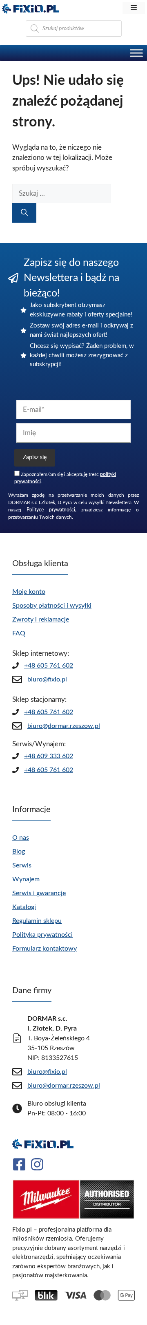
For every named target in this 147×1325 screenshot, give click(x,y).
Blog (18, 851)
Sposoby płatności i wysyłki (51, 605)
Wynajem (26, 879)
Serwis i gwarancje (39, 893)
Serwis (21, 865)
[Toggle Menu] (136, 53)
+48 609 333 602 (48, 756)
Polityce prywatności (51, 509)
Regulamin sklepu (37, 921)
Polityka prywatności (42, 934)
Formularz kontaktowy (44, 948)
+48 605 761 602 (48, 665)
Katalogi (24, 907)
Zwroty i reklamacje (40, 619)
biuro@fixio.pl (47, 679)
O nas (20, 837)
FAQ (18, 633)
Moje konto (28, 591)
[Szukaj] (24, 213)
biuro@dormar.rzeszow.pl (63, 726)
